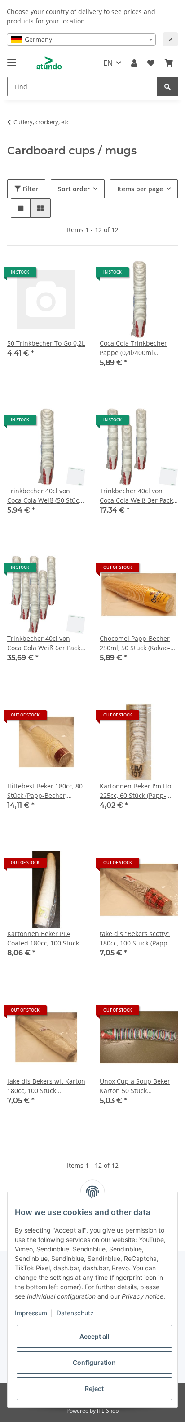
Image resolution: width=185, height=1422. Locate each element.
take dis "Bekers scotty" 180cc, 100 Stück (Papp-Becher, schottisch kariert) (139, 938)
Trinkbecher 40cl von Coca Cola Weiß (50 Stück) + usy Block (45, 495)
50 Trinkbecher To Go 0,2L (46, 343)
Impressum (31, 1313)
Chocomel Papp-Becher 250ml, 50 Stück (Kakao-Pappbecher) (135, 643)
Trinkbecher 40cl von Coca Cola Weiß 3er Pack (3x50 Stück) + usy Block (136, 495)
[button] (134, 63)
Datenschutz (75, 1313)
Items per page (140, 188)
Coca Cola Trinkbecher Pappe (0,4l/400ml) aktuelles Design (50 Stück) (133, 348)
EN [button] (108, 63)
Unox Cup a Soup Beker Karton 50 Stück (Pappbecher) (135, 1086)
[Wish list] (150, 63)
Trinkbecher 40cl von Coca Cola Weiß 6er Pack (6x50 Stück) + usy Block (43, 643)
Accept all (94, 1336)
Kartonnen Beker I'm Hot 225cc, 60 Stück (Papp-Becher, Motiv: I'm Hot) (136, 791)
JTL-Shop (108, 1410)
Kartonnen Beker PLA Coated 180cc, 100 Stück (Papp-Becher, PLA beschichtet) (43, 938)
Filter (29, 188)
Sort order (74, 188)
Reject (94, 1388)
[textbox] (81, 39)
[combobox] (81, 39)
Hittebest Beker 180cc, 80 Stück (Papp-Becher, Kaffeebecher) (45, 791)
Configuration (94, 1362)
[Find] (167, 86)
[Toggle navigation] (11, 58)
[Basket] (169, 63)
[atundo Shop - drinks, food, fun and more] (49, 63)
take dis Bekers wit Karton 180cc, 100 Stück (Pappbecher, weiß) (46, 1086)
